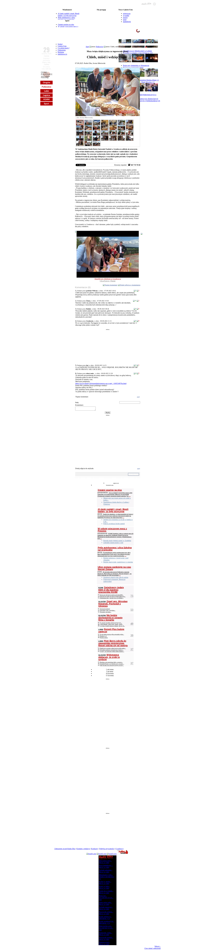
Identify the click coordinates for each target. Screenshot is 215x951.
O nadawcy (119, 849)
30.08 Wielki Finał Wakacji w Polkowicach (101, 15)
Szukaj (60, 44)
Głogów (46, 82)
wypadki (126, 15)
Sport (46, 103)
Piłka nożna (102, 533)
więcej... (155, 39)
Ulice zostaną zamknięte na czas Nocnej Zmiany (114, 568)
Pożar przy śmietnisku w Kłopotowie (136, 65)
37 (131, 649)
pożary (125, 18)
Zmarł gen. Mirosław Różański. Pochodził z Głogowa (112, 603)
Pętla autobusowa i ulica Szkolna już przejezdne (66, 19)
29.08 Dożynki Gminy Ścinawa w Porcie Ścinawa (101, 13)
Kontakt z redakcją (83, 849)
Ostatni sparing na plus (66, 24)
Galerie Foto (62, 46)
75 (131, 595)
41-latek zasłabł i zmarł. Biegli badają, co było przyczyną (68, 14)
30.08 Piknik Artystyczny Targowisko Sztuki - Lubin (101, 19)
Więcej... (158, 946)
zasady (138, 396)
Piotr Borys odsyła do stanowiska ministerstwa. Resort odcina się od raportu (113, 643)
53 (131, 609)
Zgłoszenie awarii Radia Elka (64, 849)
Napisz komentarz (111, 285)
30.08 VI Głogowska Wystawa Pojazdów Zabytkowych (101, 17)
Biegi (99, 572)
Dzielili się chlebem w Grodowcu (108, 279)
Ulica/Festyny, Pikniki (107, 281)
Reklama (61, 52)
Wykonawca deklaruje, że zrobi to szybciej (109, 657)
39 (131, 635)
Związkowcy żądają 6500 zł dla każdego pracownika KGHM (111, 589)
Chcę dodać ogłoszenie (152, 948)
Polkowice (46, 87)
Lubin (46, 91)
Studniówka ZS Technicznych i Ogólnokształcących (141, 101)
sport (124, 20)
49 (131, 623)
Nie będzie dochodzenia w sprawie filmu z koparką (110, 617)
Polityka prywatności (106, 849)
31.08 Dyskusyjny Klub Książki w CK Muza (101, 26)
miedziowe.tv (62, 54)
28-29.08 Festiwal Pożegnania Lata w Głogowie (101, 11)
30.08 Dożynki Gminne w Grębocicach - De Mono (101, 20)
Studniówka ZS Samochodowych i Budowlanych (140, 99)
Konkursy (94, 849)
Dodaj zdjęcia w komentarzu (130, 285)
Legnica (46, 95)
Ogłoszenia (62, 50)
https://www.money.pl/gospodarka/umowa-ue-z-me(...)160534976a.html (100, 383)
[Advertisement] (107, 346)
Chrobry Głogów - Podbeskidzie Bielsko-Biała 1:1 (141, 80)
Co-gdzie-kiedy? (63, 48)
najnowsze (126, 13)
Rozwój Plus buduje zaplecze (111, 630)
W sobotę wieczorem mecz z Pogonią (112, 529)
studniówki (127, 22)
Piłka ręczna (102, 492)
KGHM (46, 99)
